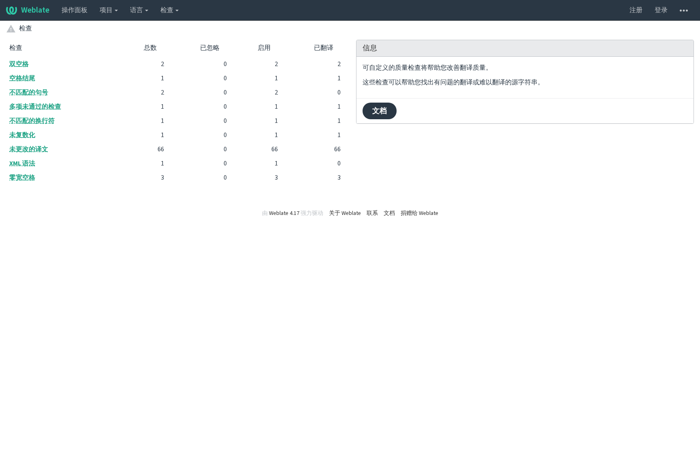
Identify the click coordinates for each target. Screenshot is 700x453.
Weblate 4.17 (284, 213)
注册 (636, 10)
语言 (137, 10)
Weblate (35, 10)
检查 (167, 10)
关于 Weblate (345, 213)
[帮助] (684, 10)
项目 (107, 10)
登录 (661, 10)
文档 (379, 111)
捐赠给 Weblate (419, 213)
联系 (372, 213)
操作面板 (75, 10)
